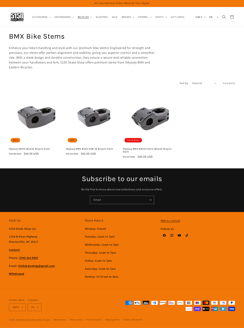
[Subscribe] (150, 200)
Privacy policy (76, 319)
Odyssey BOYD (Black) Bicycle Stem (29, 148)
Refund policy (60, 319)
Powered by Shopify (41, 320)
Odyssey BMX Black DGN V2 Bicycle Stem (89, 148)
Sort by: (184, 83)
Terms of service (93, 319)
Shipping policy (112, 319)
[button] (41, 17)
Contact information (133, 319)
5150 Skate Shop (23, 320)
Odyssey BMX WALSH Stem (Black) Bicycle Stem (147, 150)
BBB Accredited (170, 221)
